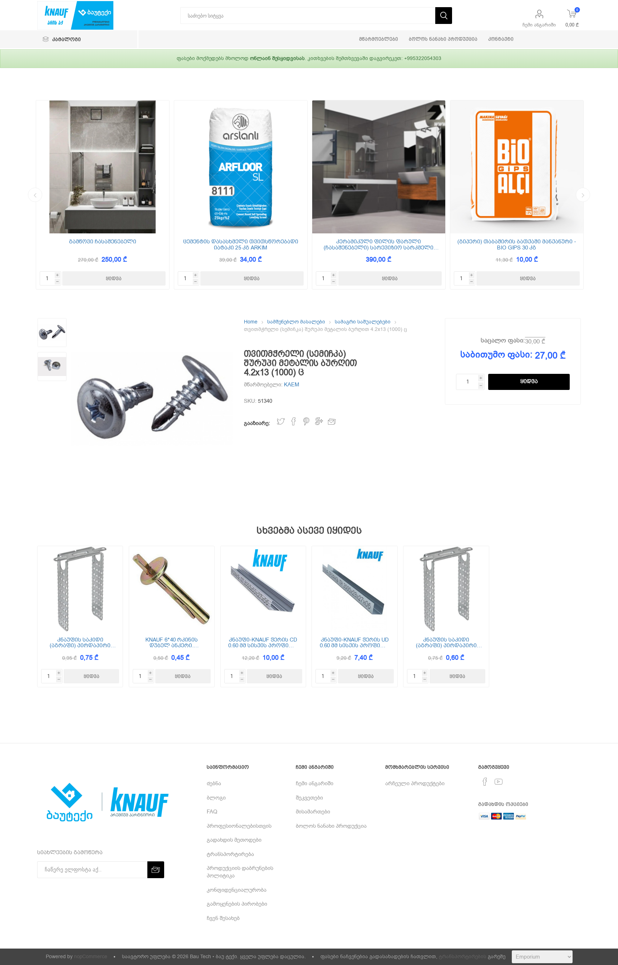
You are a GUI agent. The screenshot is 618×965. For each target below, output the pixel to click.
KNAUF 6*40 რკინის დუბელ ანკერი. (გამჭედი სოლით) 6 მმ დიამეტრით (171, 643)
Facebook (294, 421)
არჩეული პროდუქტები (415, 783)
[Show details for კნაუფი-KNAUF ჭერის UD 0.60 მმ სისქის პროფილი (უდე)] (354, 589)
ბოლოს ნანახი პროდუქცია (331, 826)
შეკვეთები (309, 797)
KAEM (291, 384)
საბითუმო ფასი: (496, 354)
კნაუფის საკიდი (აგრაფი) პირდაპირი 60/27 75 (446, 643)
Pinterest (306, 421)
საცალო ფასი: (503, 340)
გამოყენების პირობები (237, 903)
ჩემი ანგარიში (539, 25)
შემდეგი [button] (583, 195)
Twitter (281, 421)
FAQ (212, 811)
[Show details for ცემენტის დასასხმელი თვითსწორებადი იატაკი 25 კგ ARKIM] (240, 166)
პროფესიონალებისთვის (239, 826)
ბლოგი (216, 797)
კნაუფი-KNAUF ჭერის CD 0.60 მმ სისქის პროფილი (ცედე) (263, 643)
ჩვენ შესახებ (223, 918)
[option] (103, 195)
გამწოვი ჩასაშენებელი (102, 242)
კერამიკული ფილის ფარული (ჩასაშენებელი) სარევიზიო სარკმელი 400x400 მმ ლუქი (378, 245)
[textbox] (307, 15)
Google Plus (319, 421)
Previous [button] (35, 195)
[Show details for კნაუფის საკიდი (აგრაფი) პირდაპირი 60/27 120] (80, 589)
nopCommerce (90, 956)
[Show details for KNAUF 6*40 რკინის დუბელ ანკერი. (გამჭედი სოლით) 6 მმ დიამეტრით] (172, 589)
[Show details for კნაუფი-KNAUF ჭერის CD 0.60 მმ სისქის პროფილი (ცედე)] (263, 589)
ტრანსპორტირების (462, 956)
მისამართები (313, 811)
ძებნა (214, 783)
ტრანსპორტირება (230, 854)
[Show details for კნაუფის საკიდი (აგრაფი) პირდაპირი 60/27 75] (446, 589)
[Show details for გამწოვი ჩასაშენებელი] (102, 166)
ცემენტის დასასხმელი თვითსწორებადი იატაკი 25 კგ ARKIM (240, 245)
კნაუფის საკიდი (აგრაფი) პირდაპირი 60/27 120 (80, 643)
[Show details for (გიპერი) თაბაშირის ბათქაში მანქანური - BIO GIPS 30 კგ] (516, 166)
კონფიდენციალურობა (236, 890)
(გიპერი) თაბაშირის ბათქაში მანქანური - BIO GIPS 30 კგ (516, 245)
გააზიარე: (257, 423)
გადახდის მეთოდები (234, 839)
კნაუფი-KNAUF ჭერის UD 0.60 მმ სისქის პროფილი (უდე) (354, 643)
